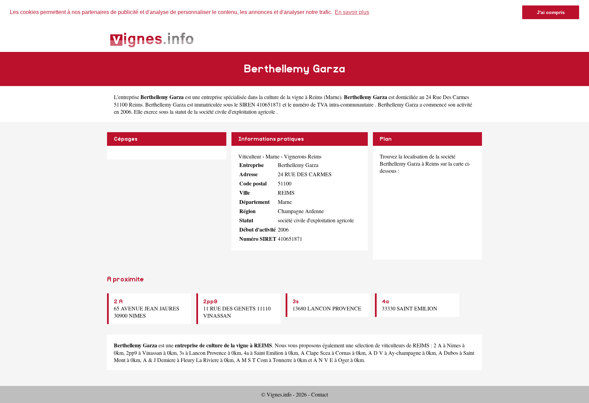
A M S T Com (252, 359)
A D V (375, 352)
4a (385, 301)
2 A (118, 301)
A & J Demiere (159, 359)
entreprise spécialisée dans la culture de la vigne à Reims (261, 96)
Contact (319, 394)
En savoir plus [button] (352, 12)
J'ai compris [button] (551, 12)
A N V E (323, 359)
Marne (332, 96)
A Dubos (448, 352)
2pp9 (210, 301)
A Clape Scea (315, 352)
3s (295, 301)
